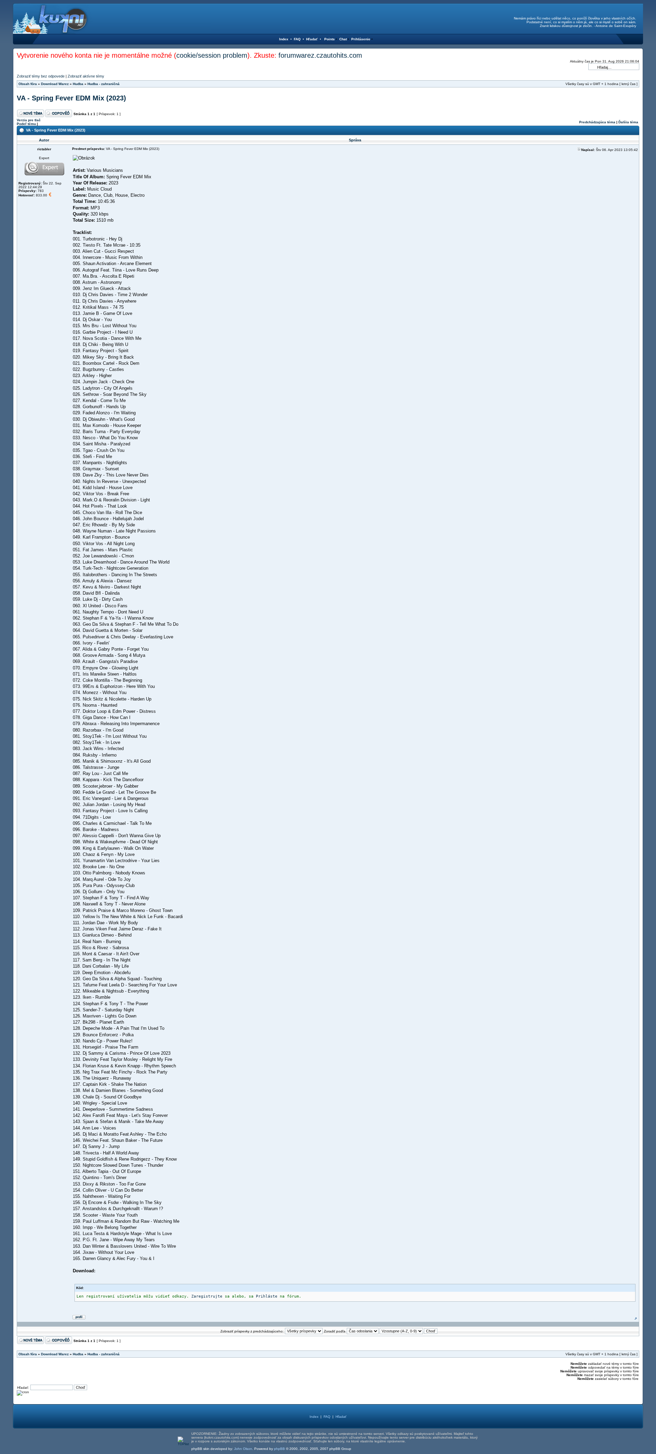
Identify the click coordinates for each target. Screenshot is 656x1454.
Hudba (78, 84)
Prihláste (266, 1296)
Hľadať (312, 39)
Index (283, 39)
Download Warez (55, 84)
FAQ (297, 39)
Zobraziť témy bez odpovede (41, 76)
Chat (343, 39)
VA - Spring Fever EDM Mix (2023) (71, 98)
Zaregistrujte (206, 1296)
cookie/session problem (211, 55)
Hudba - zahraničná (103, 84)
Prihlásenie (360, 39)
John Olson (243, 1449)
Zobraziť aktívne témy (86, 76)
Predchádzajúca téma (597, 122)
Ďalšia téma (628, 122)
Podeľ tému (26, 124)
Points (329, 39)
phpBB (279, 1449)
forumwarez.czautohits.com (320, 55)
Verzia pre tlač (29, 120)
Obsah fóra (27, 84)
